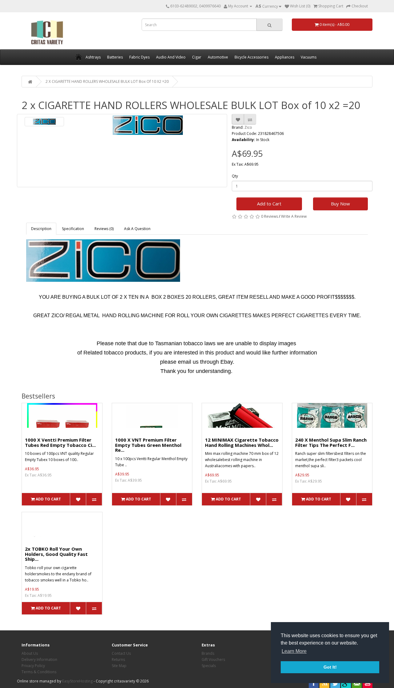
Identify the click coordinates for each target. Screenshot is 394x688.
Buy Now (340, 203)
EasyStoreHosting (77, 681)
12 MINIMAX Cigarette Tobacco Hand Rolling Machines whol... (242, 442)
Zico (248, 127)
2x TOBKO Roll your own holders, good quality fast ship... (56, 554)
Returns (118, 659)
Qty (235, 176)
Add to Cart (269, 203)
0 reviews (269, 216)
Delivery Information (39, 659)
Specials (209, 665)
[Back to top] (374, 668)
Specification (73, 228)
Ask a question (137, 228)
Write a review (294, 216)
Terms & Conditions (39, 671)
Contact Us (121, 653)
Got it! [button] (330, 667)
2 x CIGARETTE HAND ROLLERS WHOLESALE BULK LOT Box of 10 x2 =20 (107, 81)
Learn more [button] (294, 651)
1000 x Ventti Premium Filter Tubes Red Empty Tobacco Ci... (60, 442)
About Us (30, 653)
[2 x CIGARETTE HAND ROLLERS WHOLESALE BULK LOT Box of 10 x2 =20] (44, 121)
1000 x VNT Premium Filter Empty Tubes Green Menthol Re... (148, 445)
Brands (208, 653)
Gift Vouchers (213, 659)
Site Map (119, 665)
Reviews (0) (104, 228)
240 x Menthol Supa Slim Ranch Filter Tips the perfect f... (331, 442)
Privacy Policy (33, 665)
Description (41, 228)
